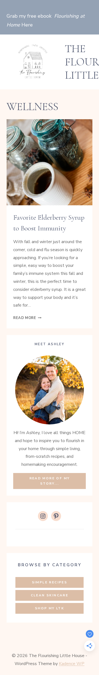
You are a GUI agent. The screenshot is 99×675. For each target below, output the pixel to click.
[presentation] (49, 162)
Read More (27, 317)
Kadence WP (71, 664)
